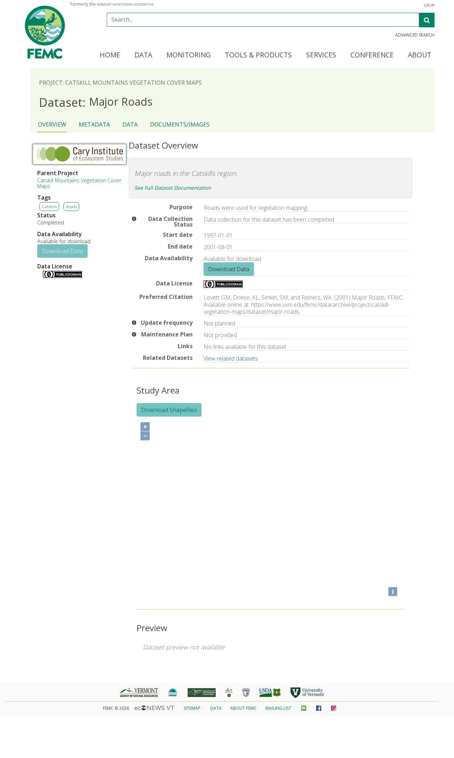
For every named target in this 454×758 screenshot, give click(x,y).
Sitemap (192, 708)
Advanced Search (414, 35)
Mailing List (278, 708)
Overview (52, 124)
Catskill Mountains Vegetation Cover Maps (79, 183)
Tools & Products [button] (258, 55)
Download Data (62, 251)
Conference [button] (372, 55)
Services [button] (321, 55)
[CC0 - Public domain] (62, 276)
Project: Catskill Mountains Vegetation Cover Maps (120, 83)
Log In (429, 5)
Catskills (49, 206)
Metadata (94, 124)
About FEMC (243, 708)
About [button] (419, 55)
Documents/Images (180, 124)
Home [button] (110, 55)
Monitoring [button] (188, 55)
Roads (71, 206)
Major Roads (96, 102)
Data (130, 124)
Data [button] (143, 55)
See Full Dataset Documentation (172, 187)
